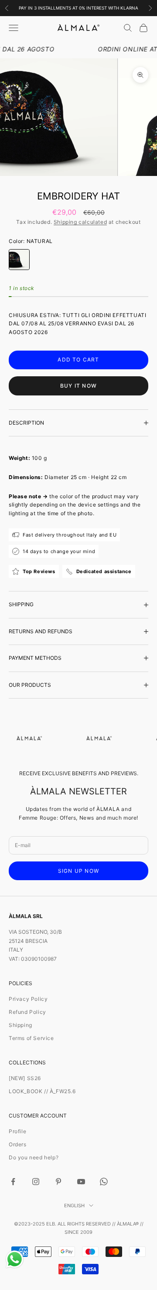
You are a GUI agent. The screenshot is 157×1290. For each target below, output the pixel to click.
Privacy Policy (28, 999)
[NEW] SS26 (25, 1078)
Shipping (20, 1025)
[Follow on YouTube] (81, 1181)
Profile (17, 1131)
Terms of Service (31, 1038)
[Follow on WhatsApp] (103, 1181)
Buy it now (78, 385)
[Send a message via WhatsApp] (14, 1259)
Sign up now (78, 871)
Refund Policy (27, 1012)
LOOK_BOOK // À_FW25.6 (42, 1091)
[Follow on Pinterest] (58, 1181)
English (74, 1205)
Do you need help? (33, 1157)
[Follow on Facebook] (13, 1181)
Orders (18, 1144)
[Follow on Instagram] (35, 1181)
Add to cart (78, 359)
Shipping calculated (80, 222)
